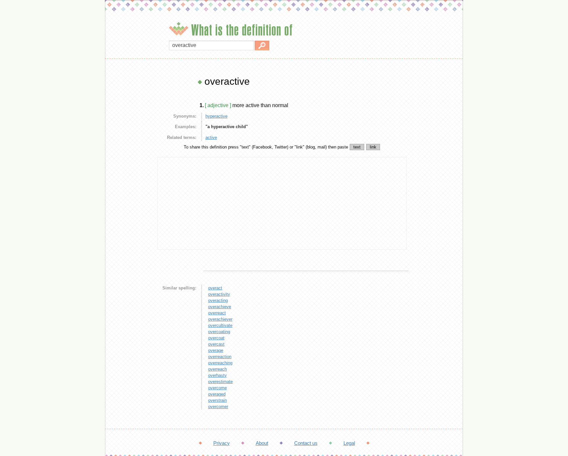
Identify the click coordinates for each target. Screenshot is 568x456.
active (211, 137)
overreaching (220, 362)
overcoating (219, 331)
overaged (216, 394)
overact (215, 287)
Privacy (221, 443)
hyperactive (216, 116)
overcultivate (220, 325)
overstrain (217, 400)
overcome (217, 387)
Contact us (306, 443)
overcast (216, 344)
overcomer (218, 406)
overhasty (217, 375)
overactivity (219, 294)
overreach (217, 369)
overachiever (220, 319)
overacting (218, 300)
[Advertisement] (129, 174)
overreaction (219, 356)
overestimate (220, 381)
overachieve (219, 306)
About (262, 443)
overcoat (216, 337)
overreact (217, 312)
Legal (349, 443)
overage (215, 350)
